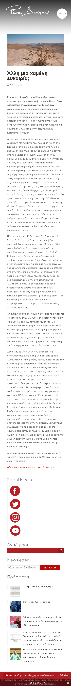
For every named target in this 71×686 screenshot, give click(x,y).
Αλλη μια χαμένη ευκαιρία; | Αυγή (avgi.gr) (30, 467)
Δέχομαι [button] (8, 675)
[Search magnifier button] (61, 550)
